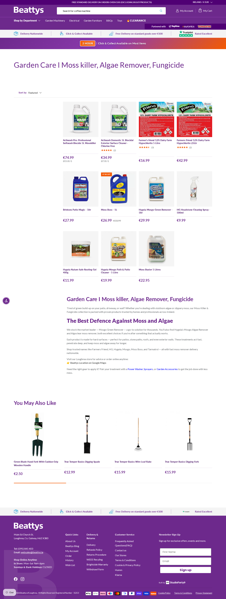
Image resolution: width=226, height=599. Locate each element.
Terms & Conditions (125, 560)
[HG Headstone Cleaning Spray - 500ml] (194, 189)
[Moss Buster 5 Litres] (156, 248)
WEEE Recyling (95, 559)
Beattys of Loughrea (29, 593)
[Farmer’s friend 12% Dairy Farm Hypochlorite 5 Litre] (156, 119)
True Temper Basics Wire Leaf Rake (133, 461)
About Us (70, 541)
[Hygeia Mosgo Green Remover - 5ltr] (156, 189)
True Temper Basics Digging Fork (182, 461)
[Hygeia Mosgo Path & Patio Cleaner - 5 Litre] (118, 248)
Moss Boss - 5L (109, 209)
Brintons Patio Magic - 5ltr (77, 209)
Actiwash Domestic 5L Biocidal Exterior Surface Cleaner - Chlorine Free (117, 143)
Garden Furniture (93, 20)
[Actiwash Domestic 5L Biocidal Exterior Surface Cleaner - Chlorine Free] (118, 119)
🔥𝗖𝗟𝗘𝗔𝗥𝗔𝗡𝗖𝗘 (136, 20)
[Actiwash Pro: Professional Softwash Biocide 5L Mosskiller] (80, 119)
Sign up (186, 570)
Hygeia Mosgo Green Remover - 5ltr (155, 211)
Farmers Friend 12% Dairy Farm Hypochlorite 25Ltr (193, 141)
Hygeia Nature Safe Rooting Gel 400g (79, 271)
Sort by (22, 92)
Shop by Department (25, 20)
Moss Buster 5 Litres (150, 269)
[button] (205, 11)
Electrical (74, 20)
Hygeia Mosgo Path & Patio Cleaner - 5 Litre (115, 271)
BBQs (109, 20)
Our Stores (120, 555)
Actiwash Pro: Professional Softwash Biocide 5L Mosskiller (79, 141)
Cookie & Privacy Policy (127, 565)
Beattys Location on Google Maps (88, 362)
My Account (71, 550)
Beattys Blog (72, 546)
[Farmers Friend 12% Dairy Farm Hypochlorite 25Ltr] (194, 119)
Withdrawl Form (95, 569)
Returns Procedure (96, 554)
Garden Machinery (55, 20)
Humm (118, 569)
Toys (119, 20)
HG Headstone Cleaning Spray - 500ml (193, 211)
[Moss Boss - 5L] (118, 189)
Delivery (91, 544)
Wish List (70, 565)
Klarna (118, 574)
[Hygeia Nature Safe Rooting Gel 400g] (80, 248)
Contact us (120, 550)
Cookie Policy (164, 593)
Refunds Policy (94, 549)
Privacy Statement (204, 593)
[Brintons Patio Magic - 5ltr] (80, 189)
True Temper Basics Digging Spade (82, 461)
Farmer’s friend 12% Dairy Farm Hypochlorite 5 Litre (155, 141)
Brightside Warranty (97, 564)
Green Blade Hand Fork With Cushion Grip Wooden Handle (36, 463)
